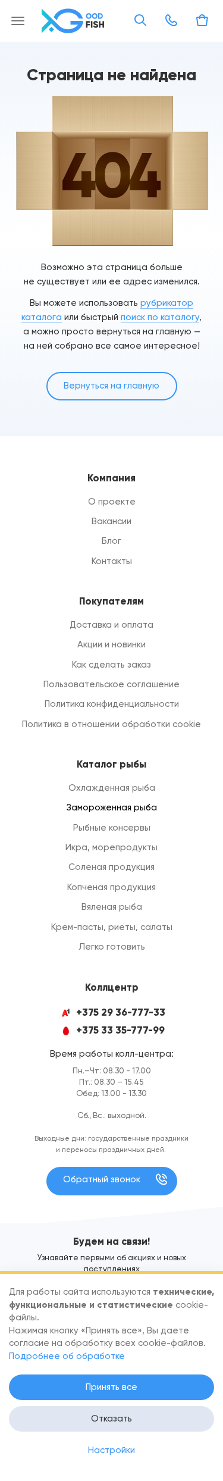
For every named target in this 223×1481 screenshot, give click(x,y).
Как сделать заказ (111, 664)
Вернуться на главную (111, 385)
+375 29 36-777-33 (120, 1012)
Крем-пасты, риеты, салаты (111, 927)
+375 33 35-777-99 (120, 1030)
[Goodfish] (74, 21)
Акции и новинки (111, 644)
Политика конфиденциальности (112, 704)
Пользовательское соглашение (111, 684)
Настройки (111, 1450)
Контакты (112, 561)
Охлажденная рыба (111, 787)
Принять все (111, 1387)
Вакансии (111, 521)
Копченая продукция (111, 887)
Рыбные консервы (111, 827)
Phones (171, 20)
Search (140, 20)
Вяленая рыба (111, 906)
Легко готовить (111, 946)
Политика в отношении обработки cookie (111, 724)
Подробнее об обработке (67, 1356)
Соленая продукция (111, 867)
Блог (111, 541)
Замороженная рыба (112, 807)
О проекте (112, 501)
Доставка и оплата (111, 624)
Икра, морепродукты (111, 847)
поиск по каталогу (160, 317)
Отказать (111, 1418)
